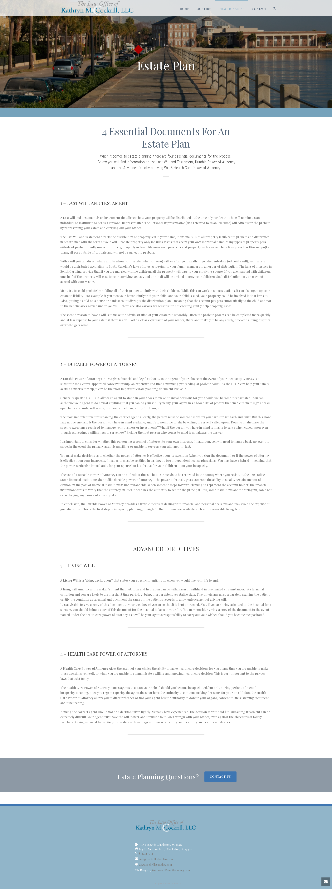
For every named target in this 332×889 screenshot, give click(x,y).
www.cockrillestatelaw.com (155, 864)
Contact (259, 9)
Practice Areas (231, 9)
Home (184, 9)
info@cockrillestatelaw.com (156, 859)
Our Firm (204, 9)
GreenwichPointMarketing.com (171, 870)
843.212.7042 (146, 853)
